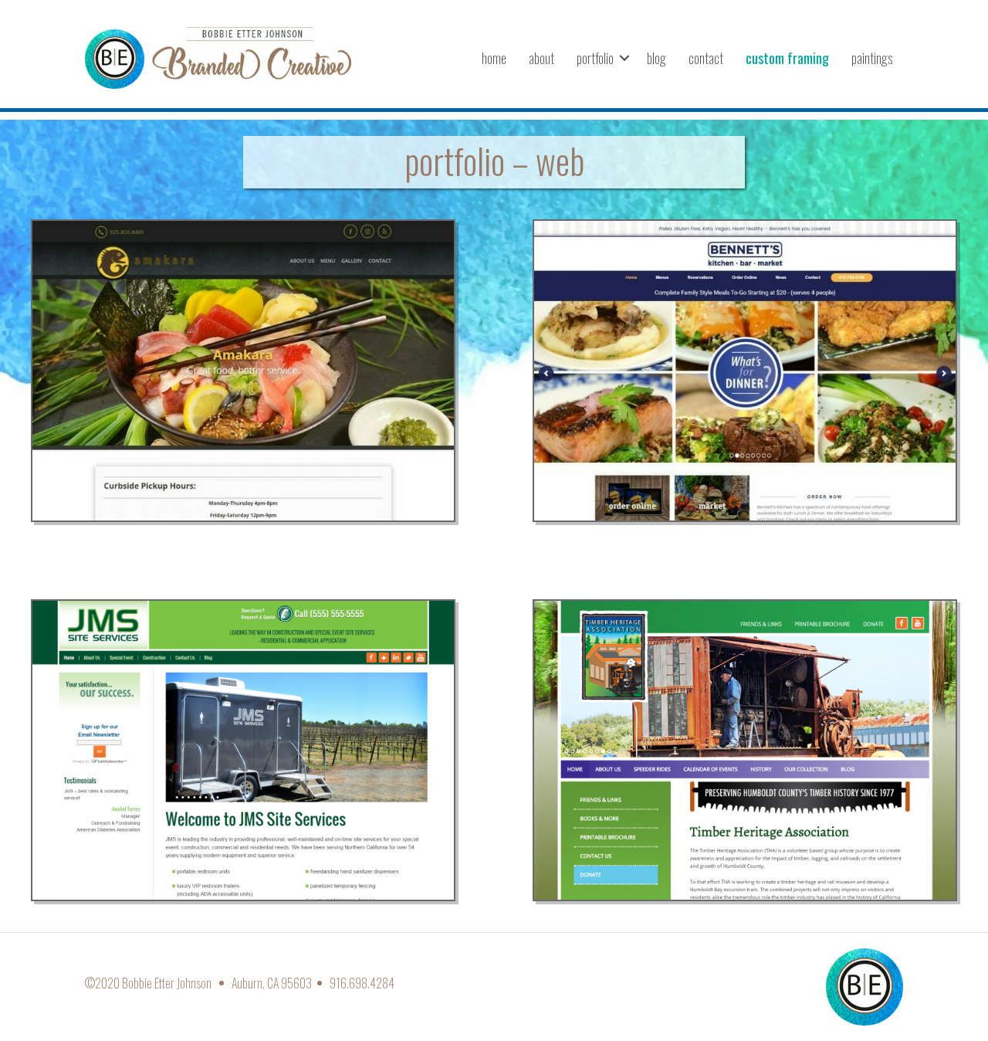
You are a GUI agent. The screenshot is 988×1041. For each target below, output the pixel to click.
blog (656, 58)
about (541, 58)
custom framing (787, 58)
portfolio (595, 58)
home (494, 58)
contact (706, 58)
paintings (871, 58)
